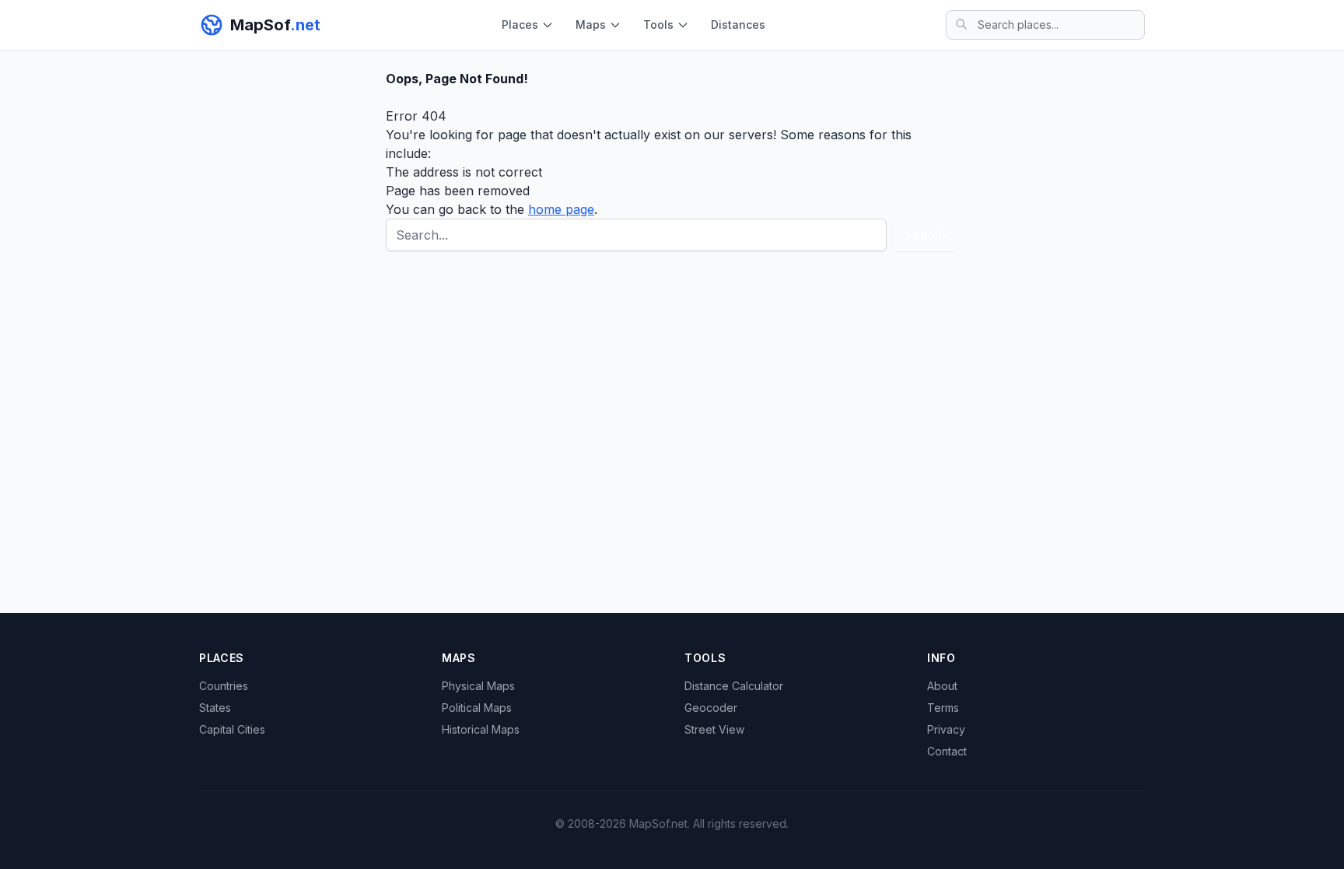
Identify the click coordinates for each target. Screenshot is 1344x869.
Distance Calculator (733, 685)
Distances (738, 24)
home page (561, 209)
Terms (943, 707)
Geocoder (710, 707)
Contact (947, 751)
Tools (658, 24)
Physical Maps (478, 685)
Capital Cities (232, 729)
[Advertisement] (672, 387)
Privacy (946, 729)
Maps (591, 24)
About (942, 685)
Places (520, 24)
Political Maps (477, 707)
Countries (223, 685)
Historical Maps (481, 729)
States (215, 707)
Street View (714, 729)
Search (925, 234)
